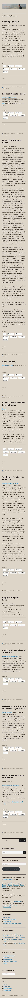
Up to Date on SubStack (9, 919)
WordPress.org (7, 990)
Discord (22, 884)
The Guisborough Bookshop (9, 905)
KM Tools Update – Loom (13, 94)
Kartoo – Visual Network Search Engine (13, 404)
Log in (5, 984)
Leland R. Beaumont (8, 935)
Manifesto (22, 937)
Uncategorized (20, 86)
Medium (4, 886)
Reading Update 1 (10, 21)
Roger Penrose (7, 921)
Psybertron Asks (5, 995)
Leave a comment (6, 88)
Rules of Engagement (8, 955)
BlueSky (10, 884)
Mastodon (16, 884)
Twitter (4, 884)
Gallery (5, 963)
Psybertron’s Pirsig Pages (10, 961)
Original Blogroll (7, 959)
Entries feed (6, 986)
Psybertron (6, 86)
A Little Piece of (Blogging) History (12, 923)
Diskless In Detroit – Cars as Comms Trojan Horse (14, 707)
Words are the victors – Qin (10, 937)
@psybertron (12, 883)
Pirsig (17, 354)
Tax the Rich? (6, 917)
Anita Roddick (8, 361)
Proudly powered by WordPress (16, 995)
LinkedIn (20, 883)
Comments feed (7, 988)
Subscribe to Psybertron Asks (11, 869)
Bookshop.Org (7, 906)
